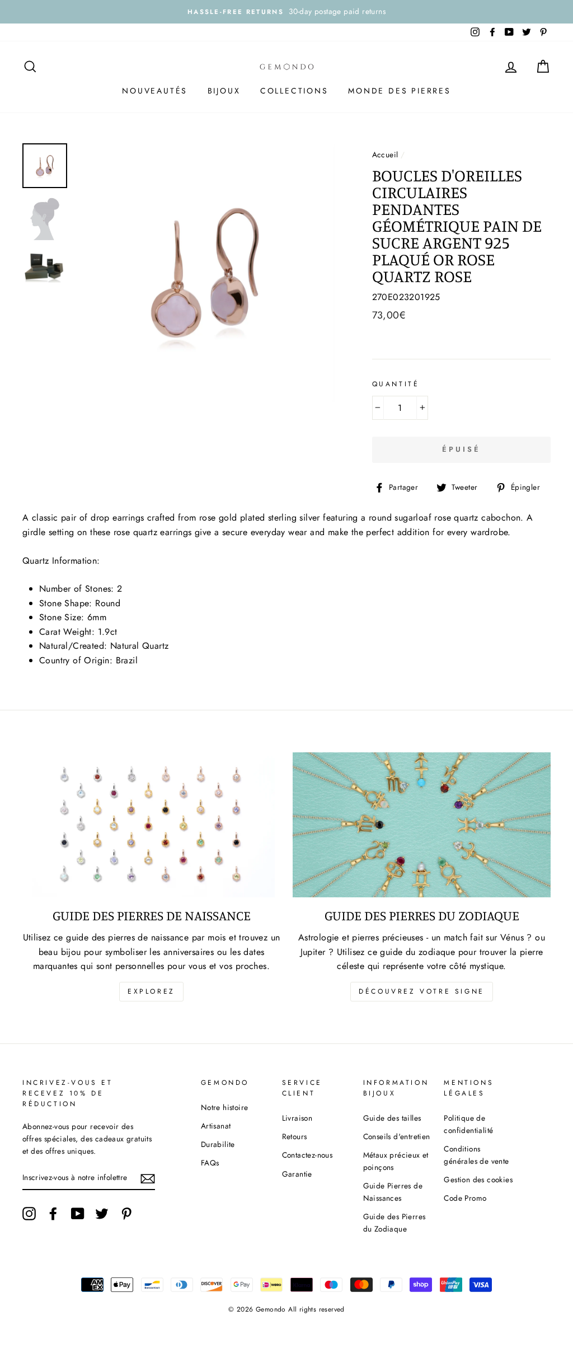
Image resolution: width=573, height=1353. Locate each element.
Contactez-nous (307, 1154)
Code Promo (465, 1198)
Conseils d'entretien (396, 1136)
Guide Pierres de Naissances (392, 1192)
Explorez (151, 991)
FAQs (210, 1162)
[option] (286, 12)
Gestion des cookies (478, 1179)
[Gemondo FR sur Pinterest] (126, 1213)
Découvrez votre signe (422, 991)
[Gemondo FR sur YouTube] (77, 1213)
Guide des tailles (392, 1117)
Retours (294, 1136)
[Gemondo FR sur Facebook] (53, 1213)
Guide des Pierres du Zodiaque (394, 1222)
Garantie (297, 1173)
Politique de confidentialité (468, 1124)
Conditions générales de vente (476, 1155)
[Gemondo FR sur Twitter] (102, 1213)
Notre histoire (224, 1107)
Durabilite (218, 1144)
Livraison (297, 1117)
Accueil (385, 154)
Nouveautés (154, 90)
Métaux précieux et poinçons (396, 1161)
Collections (294, 90)
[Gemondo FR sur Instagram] (29, 1213)
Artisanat (216, 1125)
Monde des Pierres (399, 90)
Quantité (396, 384)
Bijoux (224, 90)
